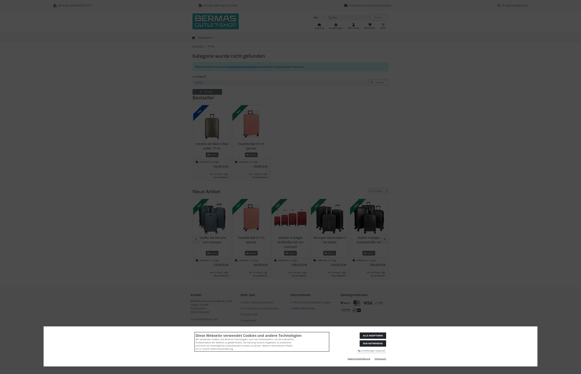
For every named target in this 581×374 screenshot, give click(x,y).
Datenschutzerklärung (359, 358)
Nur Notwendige (373, 343)
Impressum (380, 358)
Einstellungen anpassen (373, 350)
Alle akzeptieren (373, 335)
